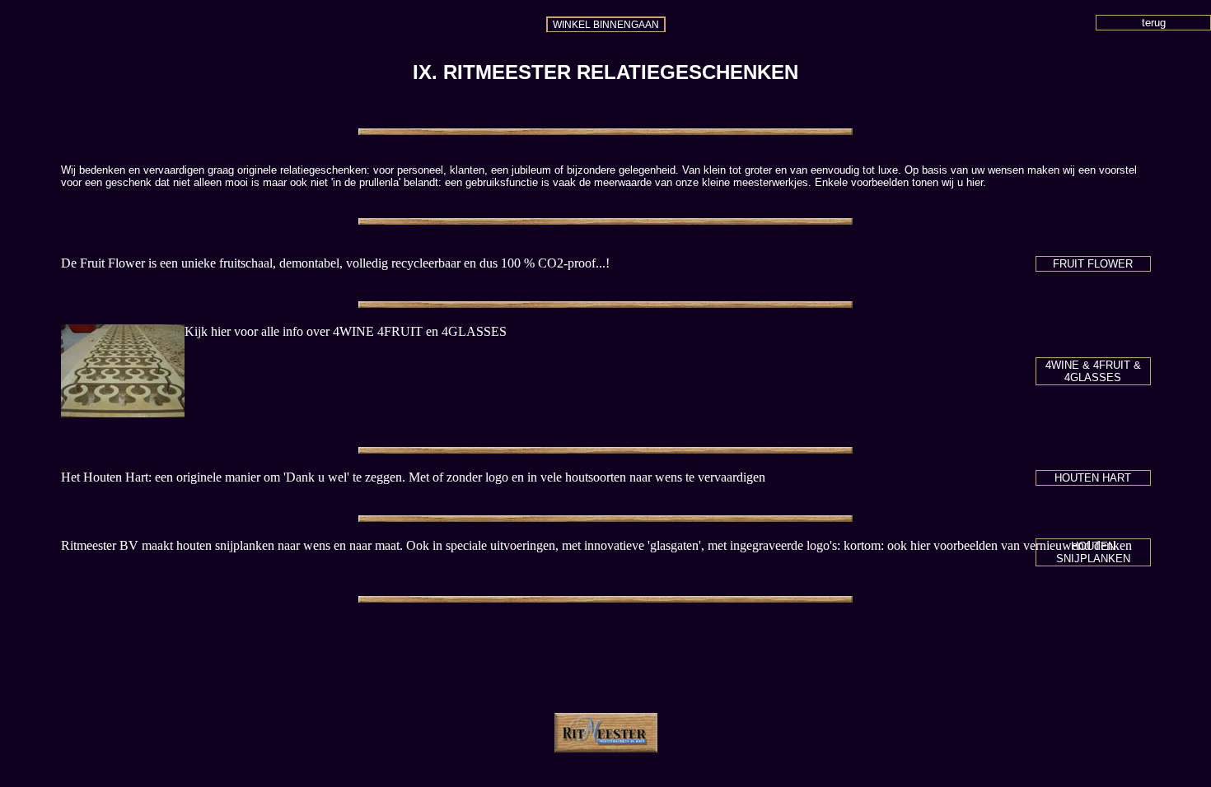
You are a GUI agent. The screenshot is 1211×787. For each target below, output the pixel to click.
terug (1154, 22)
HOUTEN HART (1092, 478)
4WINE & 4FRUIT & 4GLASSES (1093, 371)
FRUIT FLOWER (1093, 264)
